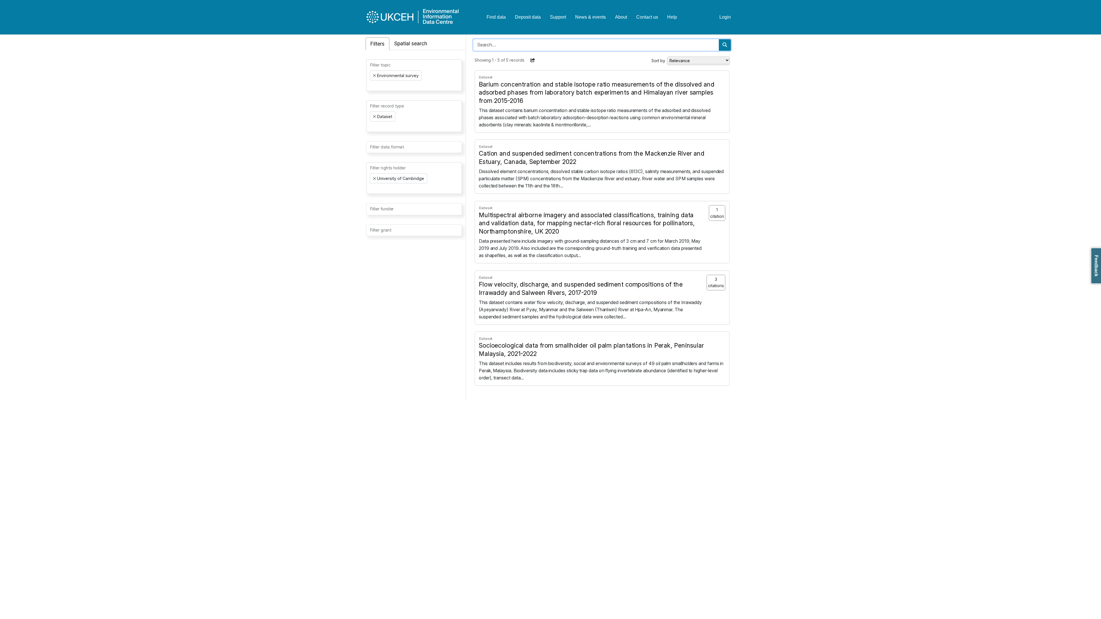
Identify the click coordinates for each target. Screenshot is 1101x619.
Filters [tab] (377, 44)
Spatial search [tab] (410, 43)
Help (672, 17)
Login (725, 17)
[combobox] (414, 75)
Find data (496, 17)
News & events (590, 17)
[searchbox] (371, 85)
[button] (532, 60)
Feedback (1096, 266)
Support (558, 17)
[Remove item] (374, 75)
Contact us (647, 17)
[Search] (725, 45)
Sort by (658, 60)
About (621, 17)
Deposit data (528, 17)
